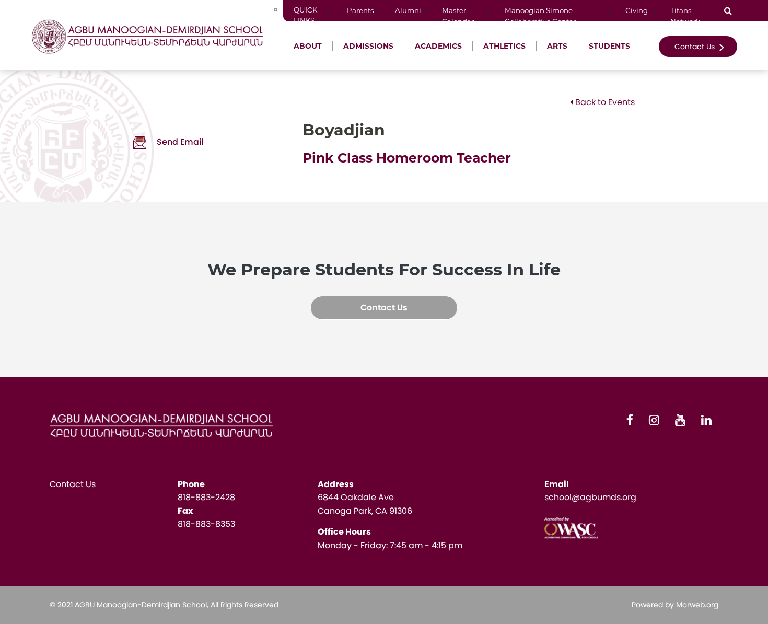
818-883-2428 (206, 497)
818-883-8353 (206, 524)
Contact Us (695, 46)
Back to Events (604, 102)
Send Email (180, 142)
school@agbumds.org (590, 497)
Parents (360, 10)
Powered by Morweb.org (675, 604)
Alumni (408, 10)
